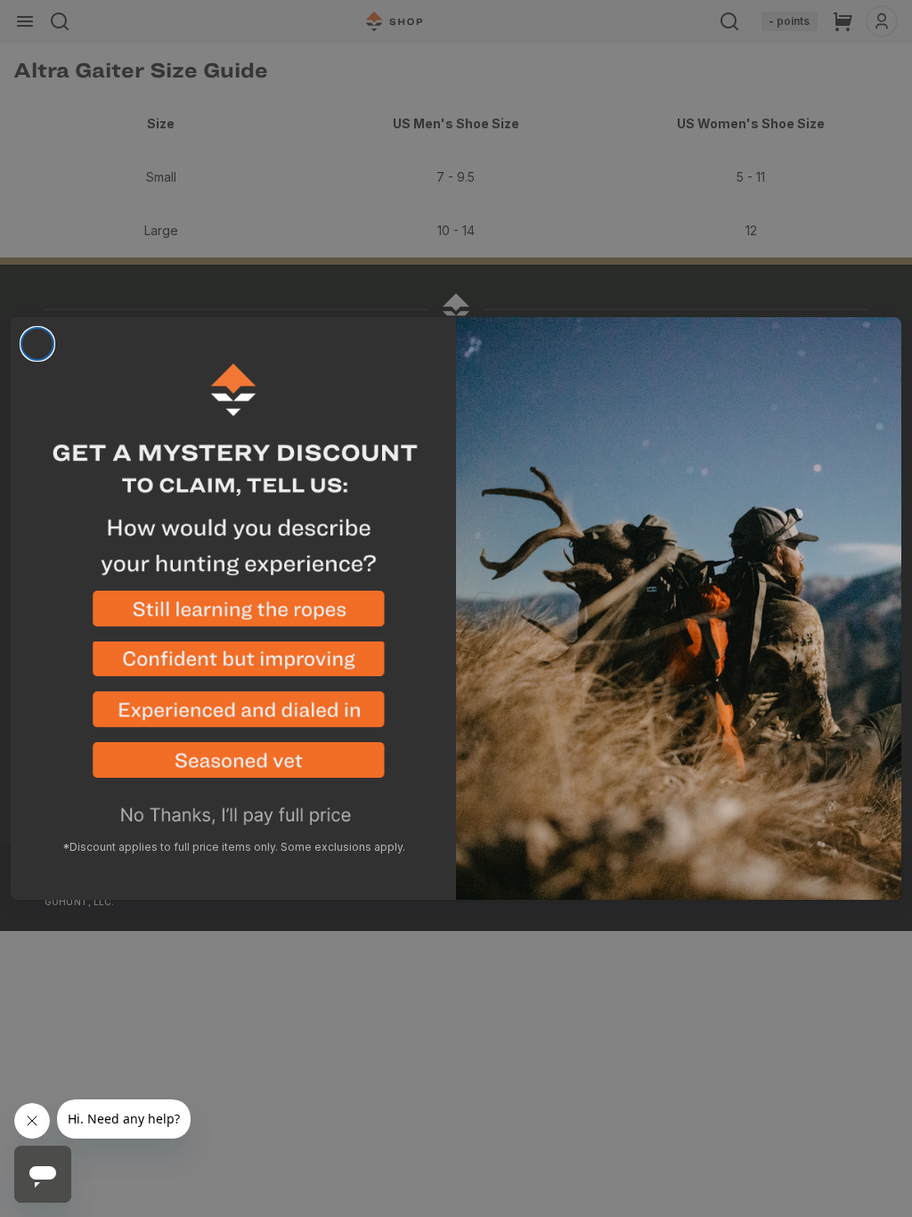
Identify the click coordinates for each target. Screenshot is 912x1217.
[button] (233, 616)
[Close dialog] (37, 344)
